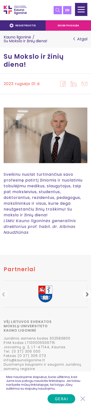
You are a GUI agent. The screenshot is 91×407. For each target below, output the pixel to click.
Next (87, 294)
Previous (4, 294)
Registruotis (25, 25)
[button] (81, 9)
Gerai (61, 398)
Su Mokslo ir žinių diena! (34, 60)
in (74, 84)
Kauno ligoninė (17, 37)
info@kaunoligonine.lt (24, 360)
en (67, 10)
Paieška (58, 10)
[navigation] (45, 25)
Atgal (82, 39)
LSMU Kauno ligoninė (15, 10)
